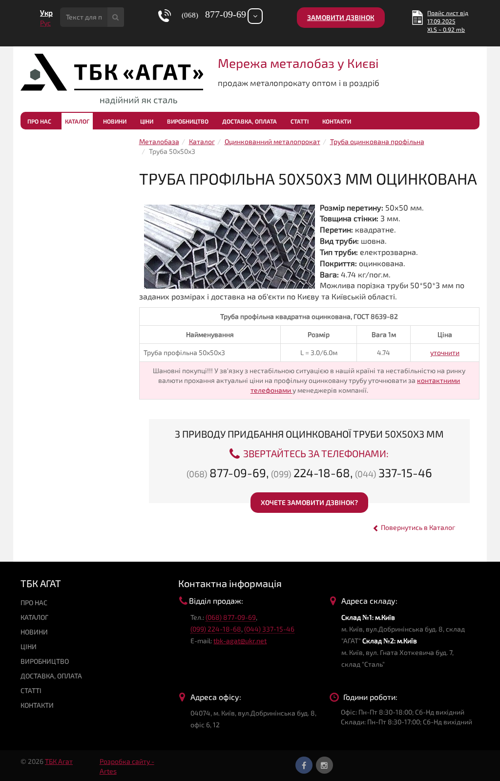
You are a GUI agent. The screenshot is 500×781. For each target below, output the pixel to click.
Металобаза (159, 141)
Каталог (77, 121)
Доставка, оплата (249, 121)
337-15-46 (393, 472)
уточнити (444, 352)
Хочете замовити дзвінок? (309, 502)
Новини (114, 121)
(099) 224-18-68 (215, 629)
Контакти (336, 121)
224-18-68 (310, 472)
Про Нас (39, 121)
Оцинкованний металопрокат (272, 141)
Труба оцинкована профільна (377, 141)
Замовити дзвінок (341, 17)
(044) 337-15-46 (269, 629)
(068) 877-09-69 (231, 617)
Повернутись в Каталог (417, 527)
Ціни (146, 121)
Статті (300, 121)
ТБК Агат (59, 761)
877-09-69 (226, 472)
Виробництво (187, 121)
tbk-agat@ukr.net (240, 640)
